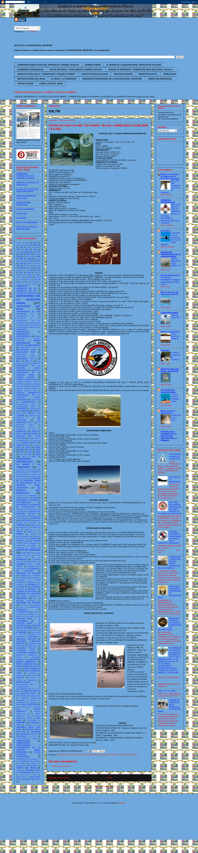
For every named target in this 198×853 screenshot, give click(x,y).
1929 (35, 250)
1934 (31, 252)
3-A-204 (33, 282)
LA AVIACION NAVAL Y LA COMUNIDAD (28, 618)
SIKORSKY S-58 (31, 725)
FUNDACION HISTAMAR (26, 545)
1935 (38, 252)
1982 (29, 273)
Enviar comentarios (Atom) (104, 786)
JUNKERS (19, 614)
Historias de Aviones (170, 332)
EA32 (38, 447)
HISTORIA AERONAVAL (25, 600)
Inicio (109, 778)
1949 (36, 259)
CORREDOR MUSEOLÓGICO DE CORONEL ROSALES (25, 176)
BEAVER (20, 345)
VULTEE (37, 772)
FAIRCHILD (21, 525)
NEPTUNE (33, 659)
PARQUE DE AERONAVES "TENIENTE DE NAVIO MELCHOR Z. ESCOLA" (140, 69)
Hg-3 (35, 598)
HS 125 (23, 605)
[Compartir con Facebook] (101, 751)
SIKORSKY (21, 723)
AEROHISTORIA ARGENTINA (23, 204)
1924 (35, 247)
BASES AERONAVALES (28, 342)
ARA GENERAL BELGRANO (28, 327)
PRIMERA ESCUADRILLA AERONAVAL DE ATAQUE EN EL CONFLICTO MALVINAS (169, 537)
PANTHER (19, 675)
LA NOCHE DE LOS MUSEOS (28, 626)
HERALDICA (21, 598)
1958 (21, 263)
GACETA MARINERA (25, 209)
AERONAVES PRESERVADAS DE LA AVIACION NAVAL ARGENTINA (112, 79)
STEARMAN (35, 732)
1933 (24, 252)
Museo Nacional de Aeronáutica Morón (169, 293)
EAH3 (24, 456)
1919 (31, 245)
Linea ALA (165, 231)
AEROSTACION (34, 323)
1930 (18, 252)
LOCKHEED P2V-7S (25, 648)
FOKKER (33, 539)
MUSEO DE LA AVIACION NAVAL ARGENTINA (27, 190)
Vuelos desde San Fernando (175, 336)
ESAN (35, 498)
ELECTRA (19, 495)
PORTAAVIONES (23, 682)
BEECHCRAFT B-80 (25, 352)
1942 (25, 256)
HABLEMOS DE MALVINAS (28, 594)
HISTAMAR (21, 218)
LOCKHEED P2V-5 (31, 646)
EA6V (21, 454)
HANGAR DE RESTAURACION (94, 74)
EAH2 (37, 454)
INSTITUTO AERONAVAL (27, 222)
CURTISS (25, 411)
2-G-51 (29, 277)
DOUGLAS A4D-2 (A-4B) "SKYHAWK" (103, 755)
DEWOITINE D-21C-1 (25, 427)
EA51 (21, 452)
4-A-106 (34, 284)
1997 (30, 275)
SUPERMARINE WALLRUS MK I (29, 761)
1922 (21, 247)
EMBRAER (32, 495)
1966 (38, 266)
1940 (18, 256)
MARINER (19, 655)
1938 (36, 254)
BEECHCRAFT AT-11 (28, 347)
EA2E (18, 447)
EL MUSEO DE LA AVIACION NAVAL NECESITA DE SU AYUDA (133, 65)
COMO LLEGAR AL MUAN (51, 83)
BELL (18, 361)
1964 (25, 266)
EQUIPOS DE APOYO (148, 74)
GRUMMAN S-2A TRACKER (28, 573)
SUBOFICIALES (23, 741)
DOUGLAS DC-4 (23, 445)
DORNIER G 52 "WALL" (26, 429)
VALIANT (34, 763)
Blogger (122, 803)
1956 (31, 261)
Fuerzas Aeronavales (170, 275)
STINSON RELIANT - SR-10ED (27, 738)
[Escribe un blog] (96, 751)
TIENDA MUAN (169, 74)
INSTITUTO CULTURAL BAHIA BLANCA (26, 228)
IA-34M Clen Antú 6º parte (176, 417)
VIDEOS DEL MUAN (26, 768)
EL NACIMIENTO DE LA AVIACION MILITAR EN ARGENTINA (28, 474)
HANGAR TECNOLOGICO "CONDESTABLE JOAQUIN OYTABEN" (46, 74)
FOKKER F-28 (22, 541)
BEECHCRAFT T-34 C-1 (26, 359)
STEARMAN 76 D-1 (28, 734)
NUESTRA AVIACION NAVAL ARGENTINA (170, 370)
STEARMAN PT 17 (26, 736)
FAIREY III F (32, 532)
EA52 (29, 452)
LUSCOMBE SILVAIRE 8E (26, 653)
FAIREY (19, 532)
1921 (38, 245)
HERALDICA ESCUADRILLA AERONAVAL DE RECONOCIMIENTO (169, 592)
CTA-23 (31, 409)
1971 (28, 268)
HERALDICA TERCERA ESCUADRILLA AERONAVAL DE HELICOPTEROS (169, 624)
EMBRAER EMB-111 (23, 498)
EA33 (22, 450)
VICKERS (19, 766)
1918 (24, 245)
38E (26, 284)
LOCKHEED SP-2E (25, 650)
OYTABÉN (32, 673)
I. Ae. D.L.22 (23, 607)
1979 (38, 270)
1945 (31, 256)
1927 (18, 250)
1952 (18, 261)
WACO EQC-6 (21, 777)
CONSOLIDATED (28, 402)
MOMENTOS (32, 655)
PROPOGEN (20, 702)
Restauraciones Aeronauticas (168, 412)
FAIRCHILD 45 (35, 525)
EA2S (27, 447)
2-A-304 (37, 275)
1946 (38, 256)
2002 (20, 282)
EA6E (38, 452)
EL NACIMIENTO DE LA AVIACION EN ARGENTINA (28, 470)
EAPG (33, 457)
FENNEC (33, 534)
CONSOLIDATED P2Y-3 (25, 404)
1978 (31, 270)
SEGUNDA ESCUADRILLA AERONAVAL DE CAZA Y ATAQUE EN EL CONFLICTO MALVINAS (169, 508)
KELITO (19, 616)
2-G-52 (37, 277)
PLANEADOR (32, 680)
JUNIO (35, 612)
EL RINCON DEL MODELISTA (28, 490)
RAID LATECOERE (30, 705)
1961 (35, 263)
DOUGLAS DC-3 (30, 443)
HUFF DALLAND (34, 605)
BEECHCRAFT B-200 (26, 350)
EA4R (38, 450)
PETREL (19, 680)
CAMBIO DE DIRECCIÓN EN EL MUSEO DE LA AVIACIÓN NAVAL (169, 706)
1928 (27, 250)
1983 (36, 272)
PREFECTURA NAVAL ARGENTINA (28, 696)
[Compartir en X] (98, 751)
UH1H (22, 763)
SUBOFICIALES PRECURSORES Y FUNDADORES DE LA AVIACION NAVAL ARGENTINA (28, 747)
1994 (18, 275)
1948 (29, 259)
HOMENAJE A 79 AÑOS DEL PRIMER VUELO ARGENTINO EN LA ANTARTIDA (169, 562)
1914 (35, 243)
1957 (38, 261)
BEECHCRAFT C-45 (25, 354)
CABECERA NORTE (169, 313)
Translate (33, 32)
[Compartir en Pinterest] (103, 751)
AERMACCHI (22, 286)
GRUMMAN (21, 559)
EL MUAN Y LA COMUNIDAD (64, 79)
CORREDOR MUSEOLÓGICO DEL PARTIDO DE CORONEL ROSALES (48, 65)
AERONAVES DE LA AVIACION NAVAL (28, 299)
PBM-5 (29, 675)
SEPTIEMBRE (32, 720)
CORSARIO (21, 409)
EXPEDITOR (25, 521)
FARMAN (20, 534)
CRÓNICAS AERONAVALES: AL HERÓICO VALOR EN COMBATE (45, 92)
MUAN (18, 657)
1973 (18, 270)
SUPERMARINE (22, 757)
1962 (18, 266)
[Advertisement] (27, 821)
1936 (21, 254)
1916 (18, 245)
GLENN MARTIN (26, 553)
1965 (32, 266)
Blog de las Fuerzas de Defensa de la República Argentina (170, 176)
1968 (21, 268)
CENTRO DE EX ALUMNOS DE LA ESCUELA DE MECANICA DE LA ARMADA (169, 436)
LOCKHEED (21, 632)
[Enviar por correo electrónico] (93, 751)
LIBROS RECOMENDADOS (160, 79)
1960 (29, 263)
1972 (35, 268)
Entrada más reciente (59, 778)
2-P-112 (37, 279)
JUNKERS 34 (32, 614)
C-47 (26, 363)
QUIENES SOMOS (93, 65)
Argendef (165, 350)
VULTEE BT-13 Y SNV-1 (28, 775)
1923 (29, 247)
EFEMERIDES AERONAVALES (30, 69)
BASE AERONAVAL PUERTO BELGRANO (28, 339)
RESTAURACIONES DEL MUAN (31, 79)
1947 (21, 259)
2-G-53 (21, 279)
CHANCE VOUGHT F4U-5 (26, 380)
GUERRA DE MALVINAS (26, 591)
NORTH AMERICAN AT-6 (26, 664)
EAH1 (29, 454)
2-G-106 (21, 277)
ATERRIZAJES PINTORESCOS (23, 335)
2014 (26, 282)
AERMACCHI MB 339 (26, 291)
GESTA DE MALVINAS (128, 755)
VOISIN (18, 770)
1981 (21, 273)
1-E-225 (19, 243)
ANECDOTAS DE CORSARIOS (29, 325)
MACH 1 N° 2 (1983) (167, 691)
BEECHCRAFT (33, 345)
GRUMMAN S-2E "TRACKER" (29, 575)
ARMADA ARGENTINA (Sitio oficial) (25, 197)
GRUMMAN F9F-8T (31, 562)
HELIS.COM (21, 214)
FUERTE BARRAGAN (29, 543)
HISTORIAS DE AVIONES (28, 603)
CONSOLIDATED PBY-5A (26, 406)
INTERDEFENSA (23, 612)
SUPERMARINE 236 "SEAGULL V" (28, 759)
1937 (28, 254)
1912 (27, 243)
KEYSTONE (30, 616)
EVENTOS (35, 518)
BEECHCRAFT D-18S (25, 356)
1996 (24, 275)
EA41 (30, 450)
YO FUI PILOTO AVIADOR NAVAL (168, 391)
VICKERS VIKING (32, 766)
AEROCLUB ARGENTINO (26, 293)
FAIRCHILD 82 (30, 529)
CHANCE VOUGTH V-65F (26, 391)
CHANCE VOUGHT (25, 377)
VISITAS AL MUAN (25, 83)
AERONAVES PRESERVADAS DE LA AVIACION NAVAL (171, 254)
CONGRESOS (35, 400)
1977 (24, 270)
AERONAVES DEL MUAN (67, 755)
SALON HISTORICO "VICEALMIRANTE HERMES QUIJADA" (76, 69)
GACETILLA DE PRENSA (26, 548)
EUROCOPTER (21, 516)
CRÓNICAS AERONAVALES (168, 201)
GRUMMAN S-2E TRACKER (28, 578)
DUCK (35, 445)
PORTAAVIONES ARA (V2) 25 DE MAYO (175, 456)
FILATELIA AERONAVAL (24, 536)
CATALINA (34, 370)
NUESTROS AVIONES (123, 74)
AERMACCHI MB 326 (26, 288)
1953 (24, 261)
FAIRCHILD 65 (24, 527)
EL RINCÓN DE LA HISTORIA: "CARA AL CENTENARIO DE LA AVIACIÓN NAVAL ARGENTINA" (28, 483)
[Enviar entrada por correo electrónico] (88, 751)
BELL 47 (29, 361)
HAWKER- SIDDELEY (28, 596)
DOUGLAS (83, 755)
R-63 (18, 704)
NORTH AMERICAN (25, 662)
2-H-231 (29, 279)
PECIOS (33, 678)
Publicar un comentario (61, 766)
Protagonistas (32, 702)
